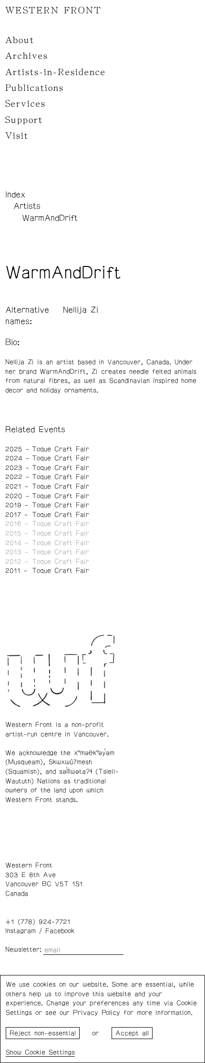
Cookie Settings (50, 1052)
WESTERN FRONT (53, 10)
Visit (17, 136)
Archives (26, 56)
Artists (27, 206)
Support (24, 120)
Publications (34, 88)
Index (15, 194)
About (19, 40)
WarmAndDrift (50, 218)
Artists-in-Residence (55, 72)
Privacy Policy (96, 1012)
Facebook (59, 931)
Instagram (20, 931)
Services (25, 104)
